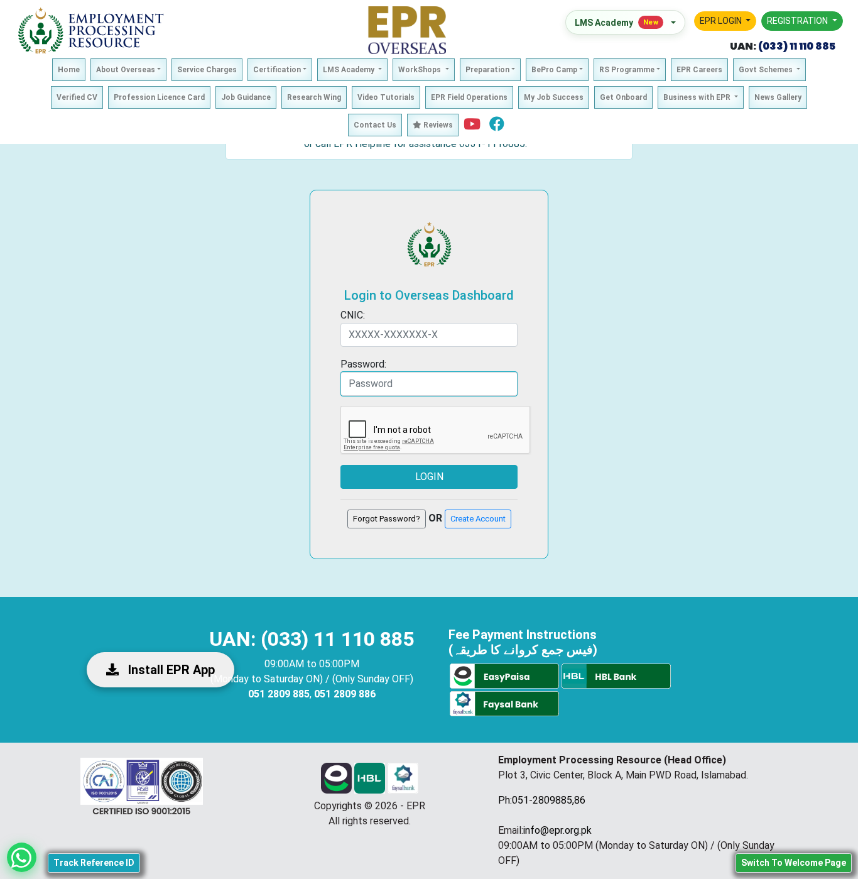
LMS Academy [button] (349, 69)
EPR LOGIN (722, 21)
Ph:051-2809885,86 (541, 800)
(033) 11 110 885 (795, 46)
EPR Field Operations (469, 97)
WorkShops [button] (420, 69)
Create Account (478, 518)
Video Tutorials (386, 97)
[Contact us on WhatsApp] (22, 857)
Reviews (437, 125)
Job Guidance (246, 97)
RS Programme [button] (626, 69)
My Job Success (554, 97)
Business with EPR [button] (697, 97)
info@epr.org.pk (557, 830)
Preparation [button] (487, 69)
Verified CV (77, 97)
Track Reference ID (93, 863)
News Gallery (777, 97)
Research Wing (314, 97)
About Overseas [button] (125, 69)
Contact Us (375, 125)
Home (69, 69)
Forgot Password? (386, 518)
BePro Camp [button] (554, 69)
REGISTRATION (798, 21)
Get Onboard (623, 97)
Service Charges (207, 69)
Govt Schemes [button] (767, 69)
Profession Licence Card (159, 97)
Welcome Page (793, 863)
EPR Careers (699, 69)
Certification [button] (277, 69)
